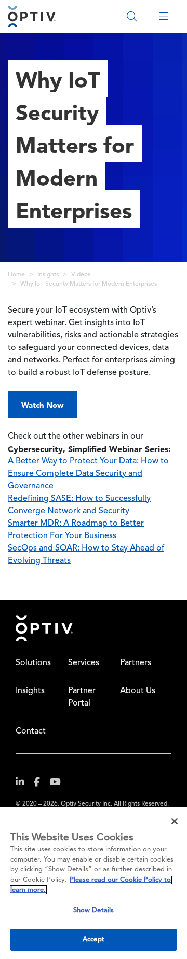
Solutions (33, 663)
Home (16, 275)
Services (83, 663)
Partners (135, 663)
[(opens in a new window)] (24, 784)
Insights (48, 275)
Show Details (93, 910)
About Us (137, 691)
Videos (80, 275)
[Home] (32, 16)
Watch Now (42, 405)
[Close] (174, 821)
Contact (31, 731)
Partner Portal (82, 697)
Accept (93, 939)
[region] (93, 883)
